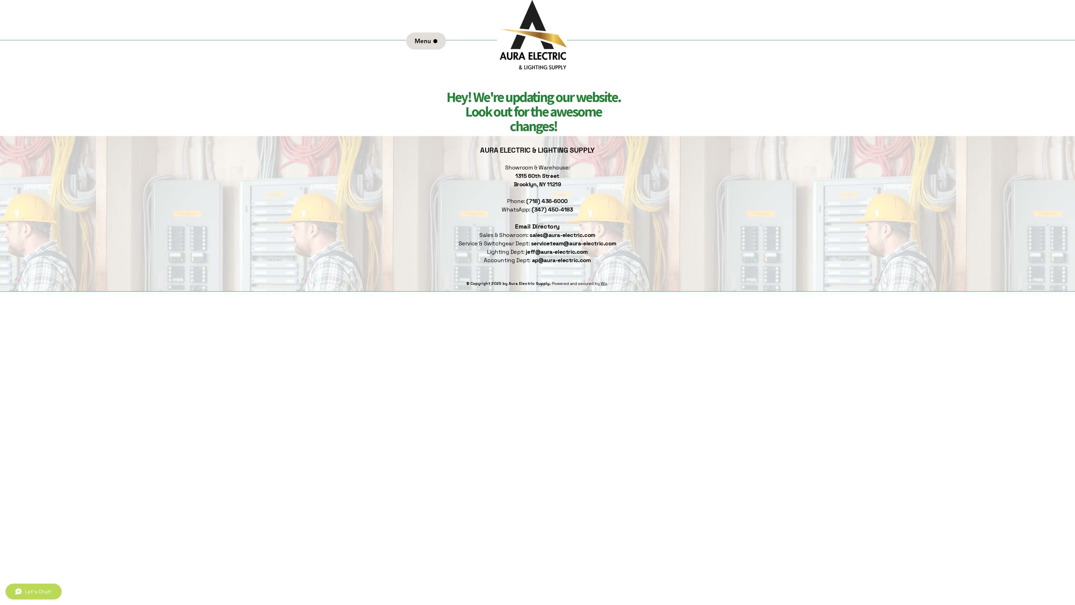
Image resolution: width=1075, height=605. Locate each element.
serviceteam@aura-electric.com (573, 243)
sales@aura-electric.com (562, 235)
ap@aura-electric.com (561, 260)
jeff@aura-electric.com (557, 251)
